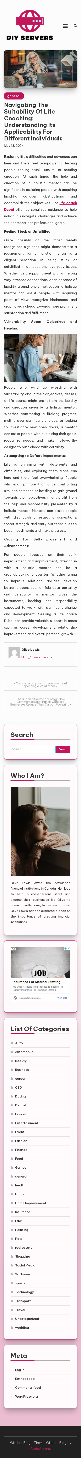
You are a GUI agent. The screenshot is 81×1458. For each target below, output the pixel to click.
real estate (24, 1248)
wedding (22, 1328)
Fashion (21, 1141)
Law (18, 1221)
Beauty (21, 1061)
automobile (24, 1052)
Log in (19, 1370)
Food (19, 1159)
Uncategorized (27, 1319)
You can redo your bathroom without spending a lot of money (41, 685)
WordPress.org (26, 1396)
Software (22, 1274)
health (20, 1185)
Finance (21, 1150)
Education (23, 1114)
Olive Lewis (30, 650)
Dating (20, 1096)
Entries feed (25, 1379)
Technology (24, 1292)
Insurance (22, 1212)
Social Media (25, 1265)
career (20, 1079)
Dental (20, 1105)
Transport (23, 1301)
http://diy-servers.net (37, 657)
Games (20, 1167)
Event (20, 1132)
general (14, 96)
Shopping (22, 1256)
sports (20, 1283)
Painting (21, 1230)
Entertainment (26, 1123)
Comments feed (28, 1388)
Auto (19, 1043)
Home (20, 1194)
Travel (20, 1310)
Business (22, 1070)
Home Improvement (30, 1203)
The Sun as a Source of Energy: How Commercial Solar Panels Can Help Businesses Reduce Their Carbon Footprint (39, 701)
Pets (18, 1239)
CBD (18, 1087)
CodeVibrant (40, 1449)
